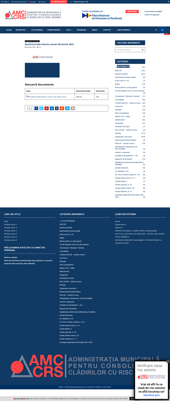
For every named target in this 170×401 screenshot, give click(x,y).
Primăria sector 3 (10, 231)
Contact (107, 30)
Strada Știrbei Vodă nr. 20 (124, 188)
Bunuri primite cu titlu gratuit (126, 87)
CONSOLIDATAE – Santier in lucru (128, 103)
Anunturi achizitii (121, 74)
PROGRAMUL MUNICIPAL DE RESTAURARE (126, 148)
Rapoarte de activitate (123, 159)
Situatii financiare (121, 168)
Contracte (119, 106)
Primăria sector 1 (10, 224)
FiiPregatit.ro (5, 2)
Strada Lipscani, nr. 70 (123, 185)
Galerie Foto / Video (122, 116)
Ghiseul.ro (118, 227)
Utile (68, 30)
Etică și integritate (122, 113)
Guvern (117, 221)
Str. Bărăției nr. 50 (121, 171)
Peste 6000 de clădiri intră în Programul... (154, 13)
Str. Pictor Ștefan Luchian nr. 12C (127, 174)
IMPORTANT (120, 120)
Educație (118, 110)
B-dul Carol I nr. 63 (122, 80)
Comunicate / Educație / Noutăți (127, 96)
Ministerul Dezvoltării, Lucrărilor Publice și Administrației (136, 231)
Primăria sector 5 (10, 237)
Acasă (9, 30)
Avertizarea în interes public (125, 77)
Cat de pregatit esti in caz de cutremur (129, 91)
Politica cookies (10, 257)
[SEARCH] (142, 49)
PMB (6, 221)
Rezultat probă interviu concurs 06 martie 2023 (47, 97)
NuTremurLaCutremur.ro (19, 2)
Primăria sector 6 (10, 240)
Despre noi (20, 30)
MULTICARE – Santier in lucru (126, 130)
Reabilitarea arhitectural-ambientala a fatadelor (129, 163)
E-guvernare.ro (120, 224)
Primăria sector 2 (10, 227)
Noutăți (118, 133)
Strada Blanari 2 (121, 181)
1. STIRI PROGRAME (122, 67)
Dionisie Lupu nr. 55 (81, 2)
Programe (81, 30)
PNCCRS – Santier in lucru (124, 143)
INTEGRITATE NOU (122, 126)
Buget (117, 84)
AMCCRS (118, 70)
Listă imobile (37, 30)
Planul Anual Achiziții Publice (125, 140)
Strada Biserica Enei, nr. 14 (125, 178)
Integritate (119, 123)
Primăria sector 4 (10, 234)
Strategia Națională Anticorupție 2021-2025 (129, 196)
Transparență (53, 30)
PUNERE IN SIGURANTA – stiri (126, 156)
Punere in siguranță (122, 152)
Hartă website (123, 30)
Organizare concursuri (32, 41)
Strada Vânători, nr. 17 (123, 191)
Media (94, 30)
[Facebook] (157, 30)
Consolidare (119, 100)
